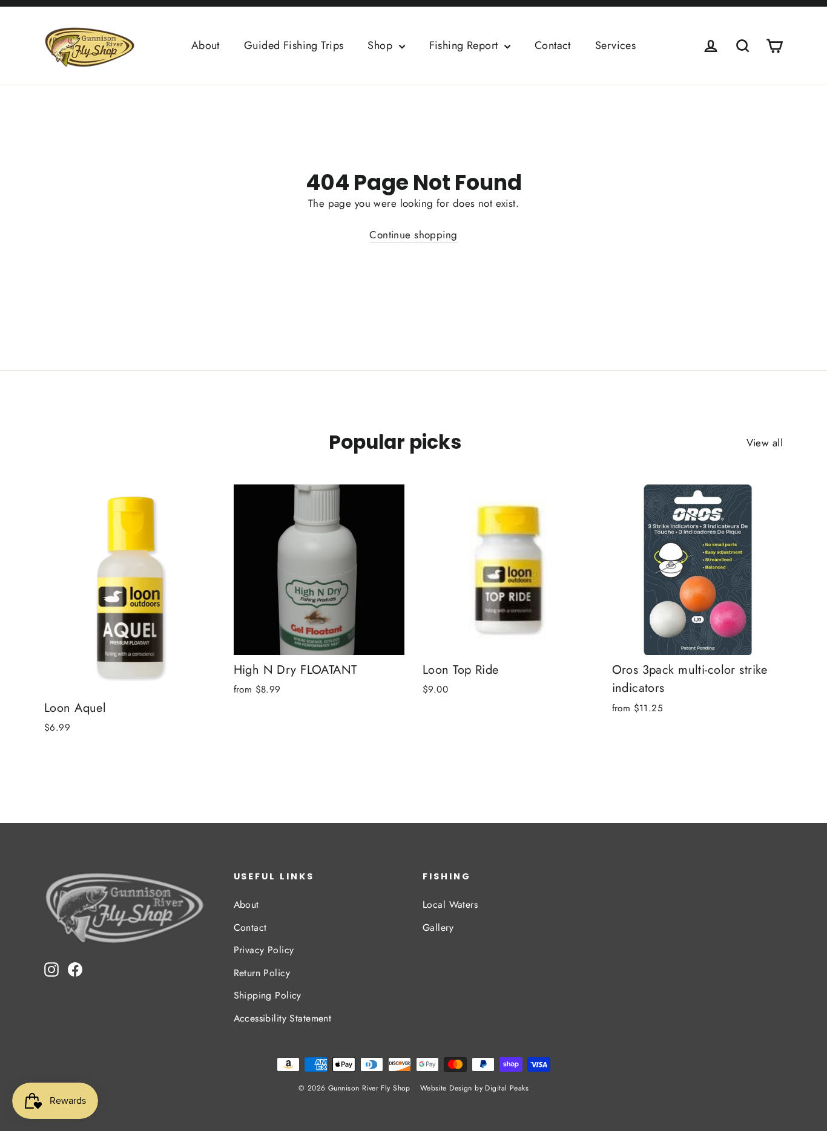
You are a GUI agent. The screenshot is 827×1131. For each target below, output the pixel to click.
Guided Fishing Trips (294, 45)
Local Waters (450, 904)
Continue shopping (413, 234)
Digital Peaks (507, 1088)
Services (615, 45)
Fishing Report (465, 45)
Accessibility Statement (283, 1018)
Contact (553, 45)
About (205, 45)
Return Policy (262, 973)
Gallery (438, 927)
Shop (381, 45)
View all (764, 442)
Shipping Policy (267, 995)
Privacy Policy (264, 950)
